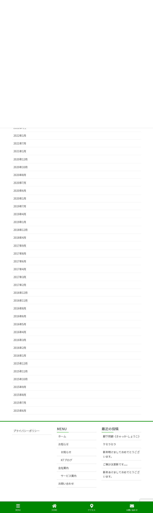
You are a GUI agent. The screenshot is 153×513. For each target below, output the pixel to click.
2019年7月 (19, 206)
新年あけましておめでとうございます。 (121, 474)
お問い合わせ (66, 483)
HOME (54, 510)
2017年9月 (19, 245)
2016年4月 (19, 332)
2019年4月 (19, 214)
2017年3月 (19, 277)
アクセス (91, 510)
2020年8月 (19, 175)
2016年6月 (19, 316)
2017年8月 (19, 253)
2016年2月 (19, 348)
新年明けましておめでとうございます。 (121, 454)
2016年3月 (19, 340)
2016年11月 (20, 300)
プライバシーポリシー (26, 431)
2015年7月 (19, 402)
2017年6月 (19, 261)
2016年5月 (19, 324)
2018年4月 (19, 237)
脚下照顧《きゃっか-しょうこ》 (122, 436)
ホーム (62, 436)
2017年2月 (19, 285)
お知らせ (63, 444)
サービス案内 (68, 476)
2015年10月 (20, 379)
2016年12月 (20, 292)
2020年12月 (20, 159)
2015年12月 (20, 363)
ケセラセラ (109, 444)
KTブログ (66, 460)
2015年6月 (19, 410)
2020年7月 (19, 183)
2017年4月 (19, 269)
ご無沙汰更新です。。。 (116, 464)
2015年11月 (20, 371)
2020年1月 (19, 198)
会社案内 (63, 468)
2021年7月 (19, 143)
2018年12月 (20, 230)
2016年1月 (19, 355)
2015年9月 (19, 387)
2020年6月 (19, 190)
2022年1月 (19, 135)
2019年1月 (19, 222)
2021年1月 (19, 151)
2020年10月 (20, 167)
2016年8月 (19, 308)
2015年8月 (19, 395)
